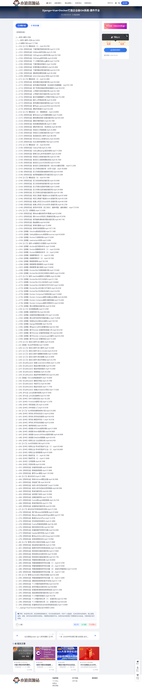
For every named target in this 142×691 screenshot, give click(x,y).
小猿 (20, 624)
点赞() (93, 624)
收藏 (85, 624)
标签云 (54, 683)
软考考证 (24, 662)
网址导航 (55, 686)
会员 (109, 42)
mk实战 (84, 662)
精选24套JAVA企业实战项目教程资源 (66, 666)
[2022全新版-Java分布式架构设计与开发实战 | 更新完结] (89, 653)
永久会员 (123, 42)
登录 (125, 3)
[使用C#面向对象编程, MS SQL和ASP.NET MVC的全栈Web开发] (45, 653)
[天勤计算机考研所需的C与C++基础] (23, 653)
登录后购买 (116, 50)
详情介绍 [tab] (22, 25)
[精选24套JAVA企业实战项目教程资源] (67, 653)
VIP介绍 (74, 681)
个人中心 (55, 681)
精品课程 (77, 15)
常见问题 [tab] (36, 25)
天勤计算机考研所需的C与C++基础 (22, 666)
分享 (77, 624)
